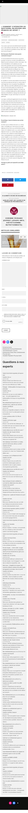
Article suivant (14, 198)
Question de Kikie (7, 785)
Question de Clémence (8, 471)
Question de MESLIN (8, 406)
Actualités (5, 355)
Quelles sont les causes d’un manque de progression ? (14, 201)
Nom (3, 289)
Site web (4, 305)
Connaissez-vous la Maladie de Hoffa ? (12, 455)
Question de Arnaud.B (8, 653)
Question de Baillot (7, 771)
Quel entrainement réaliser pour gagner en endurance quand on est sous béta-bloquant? (13, 753)
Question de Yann (7, 445)
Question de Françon (8, 510)
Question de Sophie (8, 667)
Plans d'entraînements (19, 352)
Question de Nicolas (8, 741)
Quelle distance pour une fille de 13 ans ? (13, 430)
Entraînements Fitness (8, 352)
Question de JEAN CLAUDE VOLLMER (12, 683)
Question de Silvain (7, 698)
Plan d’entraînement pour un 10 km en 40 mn (14, 638)
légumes (17, 172)
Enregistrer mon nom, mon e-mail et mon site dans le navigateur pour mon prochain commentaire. (15, 315)
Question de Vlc (7, 585)
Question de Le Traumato (9, 598)
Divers (7, 42)
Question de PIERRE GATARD (10, 757)
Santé (3, 42)
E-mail (4, 297)
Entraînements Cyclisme (11, 350)
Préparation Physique (13, 355)
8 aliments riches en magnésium (14, 195)
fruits (4, 172)
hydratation (10, 172)
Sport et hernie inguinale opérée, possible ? (14, 508)
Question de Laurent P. (8, 485)
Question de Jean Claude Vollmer (11, 432)
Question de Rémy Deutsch (10, 712)
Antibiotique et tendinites (9, 583)
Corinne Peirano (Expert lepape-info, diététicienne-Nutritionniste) (11, 35)
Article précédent (14, 193)
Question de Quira (7, 498)
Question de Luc (7, 377)
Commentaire (6, 260)
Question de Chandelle (8, 524)
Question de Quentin (8, 728)
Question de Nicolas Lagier (9, 420)
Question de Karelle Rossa (9, 628)
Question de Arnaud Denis (9, 538)
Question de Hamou (8, 571)
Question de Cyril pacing (9, 555)
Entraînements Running (8, 349)
